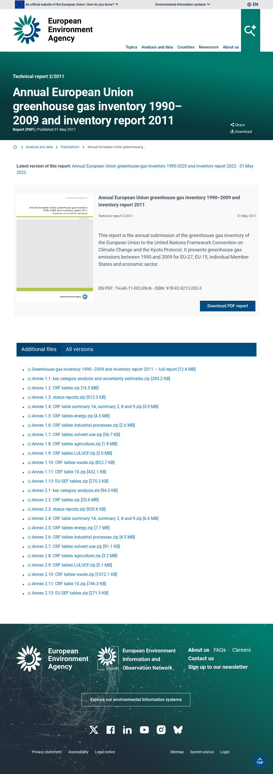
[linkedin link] (128, 729)
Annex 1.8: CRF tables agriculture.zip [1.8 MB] (74, 443)
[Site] (53, 29)
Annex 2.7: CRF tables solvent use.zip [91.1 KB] (76, 546)
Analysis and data (157, 47)
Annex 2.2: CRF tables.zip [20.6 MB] (65, 499)
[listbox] (67, 4)
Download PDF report (227, 305)
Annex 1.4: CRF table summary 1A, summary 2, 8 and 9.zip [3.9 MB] (95, 406)
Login (225, 752)
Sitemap (177, 752)
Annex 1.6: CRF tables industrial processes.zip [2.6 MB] (83, 425)
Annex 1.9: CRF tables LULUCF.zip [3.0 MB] (72, 453)
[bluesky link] (178, 729)
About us (231, 47)
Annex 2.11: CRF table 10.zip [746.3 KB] (69, 583)
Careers (241, 650)
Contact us (201, 658)
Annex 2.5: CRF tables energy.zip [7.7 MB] (71, 527)
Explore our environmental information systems (136, 699)
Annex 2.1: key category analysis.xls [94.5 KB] (75, 490)
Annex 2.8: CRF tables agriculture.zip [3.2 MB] (74, 555)
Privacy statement (47, 752)
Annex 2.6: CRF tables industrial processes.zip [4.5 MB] (83, 537)
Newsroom (209, 47)
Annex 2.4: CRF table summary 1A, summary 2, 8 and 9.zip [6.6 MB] (95, 518)
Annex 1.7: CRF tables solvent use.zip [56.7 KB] (76, 434)
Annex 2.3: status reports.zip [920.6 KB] (69, 509)
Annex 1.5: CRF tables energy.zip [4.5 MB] (71, 415)
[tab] (39, 349)
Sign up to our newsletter (218, 667)
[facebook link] (111, 729)
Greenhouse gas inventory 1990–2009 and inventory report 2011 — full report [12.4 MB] (114, 369)
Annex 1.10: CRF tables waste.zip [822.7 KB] (73, 462)
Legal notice (105, 752)
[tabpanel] (136, 481)
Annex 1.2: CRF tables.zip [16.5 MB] (65, 387)
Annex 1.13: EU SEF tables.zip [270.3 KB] (70, 481)
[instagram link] (161, 729)
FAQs (220, 650)
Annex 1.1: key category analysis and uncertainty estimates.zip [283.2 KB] (101, 378)
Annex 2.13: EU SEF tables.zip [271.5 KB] (70, 593)
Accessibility (78, 752)
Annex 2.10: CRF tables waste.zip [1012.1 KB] (74, 574)
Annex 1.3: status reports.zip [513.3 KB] (69, 397)
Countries (186, 47)
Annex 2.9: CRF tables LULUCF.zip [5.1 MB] (72, 565)
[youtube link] (145, 729)
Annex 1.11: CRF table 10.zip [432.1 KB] (69, 471)
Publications (70, 147)
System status (202, 752)
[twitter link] (94, 729)
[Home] (15, 147)
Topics (131, 47)
